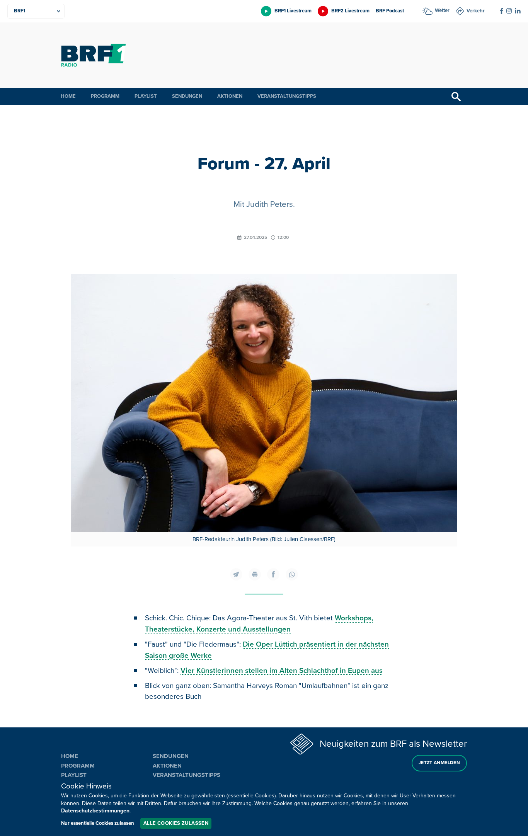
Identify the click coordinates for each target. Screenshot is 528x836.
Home (68, 96)
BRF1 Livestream (293, 11)
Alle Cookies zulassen (175, 823)
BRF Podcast (390, 11)
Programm (105, 96)
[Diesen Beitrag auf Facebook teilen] (273, 574)
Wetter (442, 10)
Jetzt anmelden (439, 763)
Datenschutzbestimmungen (95, 810)
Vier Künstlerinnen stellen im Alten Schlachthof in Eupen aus (282, 670)
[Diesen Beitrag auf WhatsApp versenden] (292, 574)
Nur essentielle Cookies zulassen (97, 823)
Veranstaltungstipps (286, 96)
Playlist (146, 96)
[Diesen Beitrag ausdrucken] (255, 574)
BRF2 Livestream (350, 11)
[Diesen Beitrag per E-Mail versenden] (236, 574)
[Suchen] (456, 96)
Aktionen (229, 96)
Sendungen (187, 96)
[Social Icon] (501, 11)
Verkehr (476, 11)
